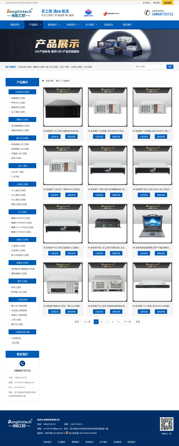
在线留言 (108, 24)
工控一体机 (64, 66)
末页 (138, 321)
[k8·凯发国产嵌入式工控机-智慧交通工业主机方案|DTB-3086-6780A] (107, 223)
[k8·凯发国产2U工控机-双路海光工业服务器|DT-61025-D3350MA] (63, 223)
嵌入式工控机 (52, 66)
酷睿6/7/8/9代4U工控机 (21, 222)
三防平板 (15, 342)
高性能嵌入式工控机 (20, 148)
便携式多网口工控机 (20, 130)
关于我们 (146, 2)
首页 (58, 80)
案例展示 (52, 24)
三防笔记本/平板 (22, 331)
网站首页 (14, 24)
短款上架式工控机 (19, 204)
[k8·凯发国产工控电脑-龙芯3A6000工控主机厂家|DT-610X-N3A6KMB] (107, 107)
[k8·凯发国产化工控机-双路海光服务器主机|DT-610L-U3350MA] (107, 282)
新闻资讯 (71, 24)
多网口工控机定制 (19, 315)
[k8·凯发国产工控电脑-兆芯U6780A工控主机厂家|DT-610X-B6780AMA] (152, 107)
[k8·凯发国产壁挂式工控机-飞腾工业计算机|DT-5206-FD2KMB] (63, 282)
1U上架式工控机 (18, 190)
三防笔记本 (16, 338)
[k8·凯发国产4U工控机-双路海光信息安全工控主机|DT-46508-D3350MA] (63, 107)
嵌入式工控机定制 (19, 305)
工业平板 (15, 176)
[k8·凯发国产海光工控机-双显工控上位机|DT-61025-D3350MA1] (152, 165)
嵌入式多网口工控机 (20, 254)
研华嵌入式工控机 (19, 291)
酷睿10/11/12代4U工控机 (22, 227)
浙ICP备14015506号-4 (55, 433)
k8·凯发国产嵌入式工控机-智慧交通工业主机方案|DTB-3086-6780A (117, 247)
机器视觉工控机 (18, 98)
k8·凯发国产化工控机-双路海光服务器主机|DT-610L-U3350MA (115, 305)
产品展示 (33, 24)
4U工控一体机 (17, 171)
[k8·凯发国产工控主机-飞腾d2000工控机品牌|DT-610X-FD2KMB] (63, 165)
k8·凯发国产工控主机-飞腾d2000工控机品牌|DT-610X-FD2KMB (70, 189)
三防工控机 (16, 319)
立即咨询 (54, 136)
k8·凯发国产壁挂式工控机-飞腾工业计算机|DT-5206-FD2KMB (70, 305)
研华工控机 (22, 281)
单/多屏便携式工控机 (20, 125)
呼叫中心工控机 (18, 102)
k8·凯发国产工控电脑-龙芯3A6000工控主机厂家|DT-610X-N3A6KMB (118, 130)
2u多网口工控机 (18, 250)
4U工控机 (88, 66)
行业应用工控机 (25, 66)
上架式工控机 (76, 66)
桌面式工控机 (22, 262)
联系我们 (157, 2)
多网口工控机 (22, 239)
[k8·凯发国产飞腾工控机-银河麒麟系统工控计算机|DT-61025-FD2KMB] (107, 165)
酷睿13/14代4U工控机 (21, 231)
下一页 (127, 321)
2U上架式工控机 (18, 194)
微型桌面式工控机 (19, 273)
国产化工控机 (17, 324)
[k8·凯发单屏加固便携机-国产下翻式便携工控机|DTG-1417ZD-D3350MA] (152, 223)
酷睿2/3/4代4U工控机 (20, 218)
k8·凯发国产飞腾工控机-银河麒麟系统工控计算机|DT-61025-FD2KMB (118, 189)
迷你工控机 (16, 158)
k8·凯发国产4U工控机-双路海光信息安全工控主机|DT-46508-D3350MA (74, 130)
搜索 (170, 67)
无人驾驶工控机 (18, 111)
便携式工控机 (39, 66)
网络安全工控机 (18, 107)
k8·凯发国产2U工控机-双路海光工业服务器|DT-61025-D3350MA (71, 247)
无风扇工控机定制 (19, 310)
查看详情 (71, 136)
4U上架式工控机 (18, 199)
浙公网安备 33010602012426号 (83, 433)
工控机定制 (22, 299)
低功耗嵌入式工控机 (20, 144)
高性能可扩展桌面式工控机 (23, 268)
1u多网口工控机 (18, 245)
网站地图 (167, 2)
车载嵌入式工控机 (19, 153)
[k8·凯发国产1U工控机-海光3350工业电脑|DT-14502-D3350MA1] (152, 282)
